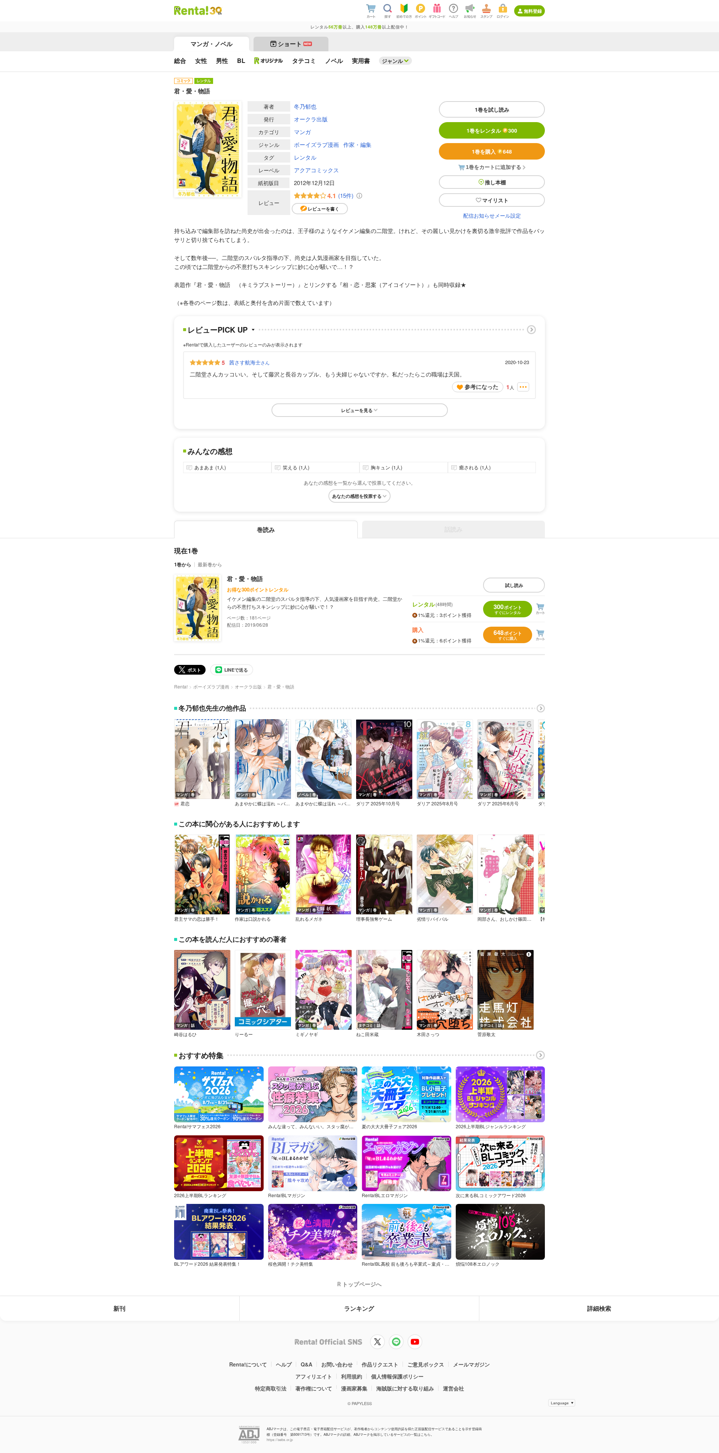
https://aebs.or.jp (280, 1439)
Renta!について (248, 1364)
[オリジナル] (268, 60)
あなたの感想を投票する (357, 496)
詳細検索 (599, 1308)
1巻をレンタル (492, 130)
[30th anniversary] (215, 11)
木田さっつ (428, 1034)
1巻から (182, 564)
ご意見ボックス (425, 1364)
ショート (294, 43)
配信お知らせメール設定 (492, 215)
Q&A (306, 1364)
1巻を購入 (492, 151)
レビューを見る (357, 410)
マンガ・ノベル (212, 43)
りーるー (244, 1034)
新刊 (119, 1308)
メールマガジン (471, 1364)
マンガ (302, 132)
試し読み (514, 585)
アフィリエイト (313, 1376)
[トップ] (191, 10)
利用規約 (351, 1376)
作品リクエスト (380, 1364)
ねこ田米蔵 (367, 1034)
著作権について (313, 1388)
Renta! (181, 686)
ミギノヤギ (306, 1034)
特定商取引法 (270, 1388)
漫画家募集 (354, 1388)
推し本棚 (495, 182)
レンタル (305, 157)
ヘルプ (284, 1364)
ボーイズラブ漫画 (316, 144)
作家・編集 (357, 144)
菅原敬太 (486, 1034)
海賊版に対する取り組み (405, 1388)
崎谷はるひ (185, 1034)
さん (249, 362)
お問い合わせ (337, 1364)
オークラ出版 (311, 119)
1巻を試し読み (492, 109)
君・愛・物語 (245, 578)
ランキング (359, 1308)
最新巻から (210, 564)
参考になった (481, 386)
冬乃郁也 (305, 106)
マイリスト (495, 200)
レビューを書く (323, 208)
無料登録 (533, 10)
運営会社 (453, 1388)
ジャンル (392, 60)
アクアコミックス (316, 170)
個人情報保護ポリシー (397, 1376)
